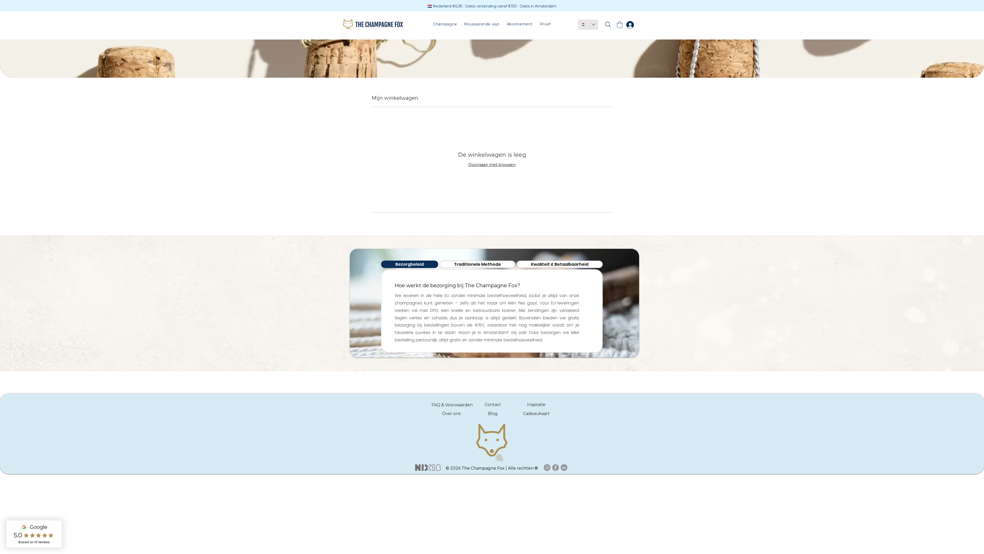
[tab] (409, 264)
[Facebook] (555, 467)
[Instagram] (547, 467)
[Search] (608, 25)
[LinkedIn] (564, 467)
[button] (444, 24)
